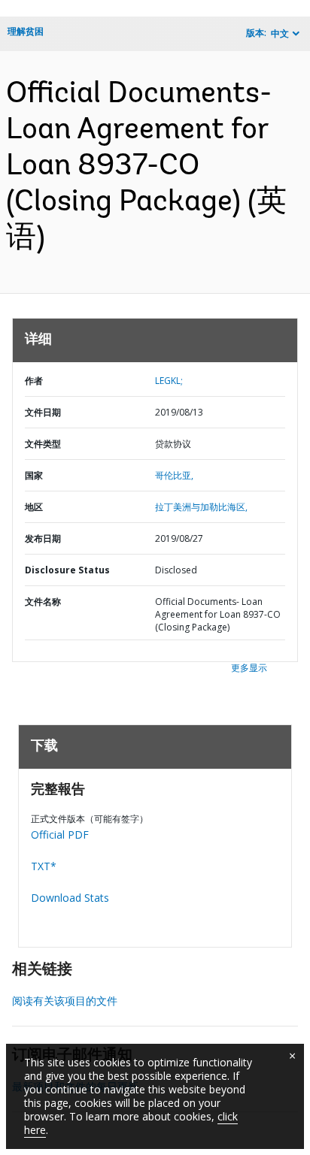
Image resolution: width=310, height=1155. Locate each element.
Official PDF (60, 834)
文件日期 (43, 412)
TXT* (43, 866)
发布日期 (43, 538)
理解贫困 (26, 31)
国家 (34, 475)
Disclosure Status (67, 570)
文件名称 (43, 601)
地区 (34, 506)
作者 (34, 380)
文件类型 (43, 443)
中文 (280, 33)
